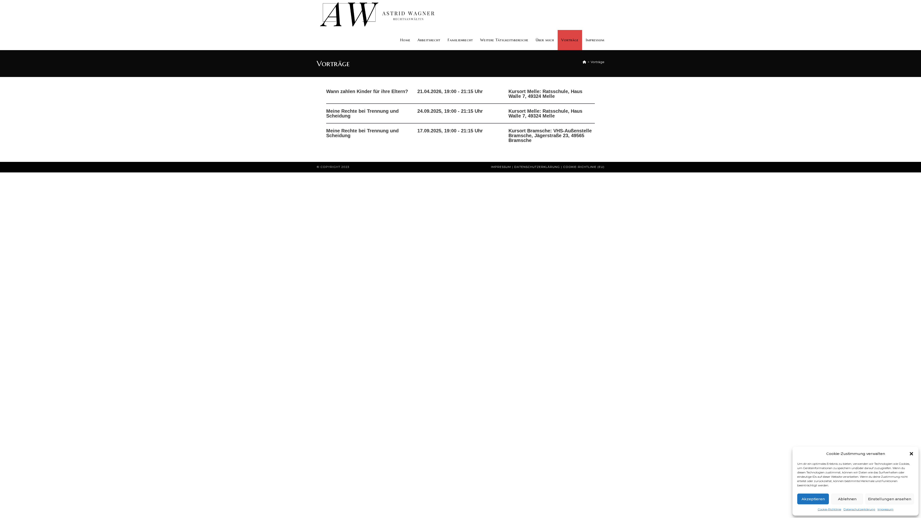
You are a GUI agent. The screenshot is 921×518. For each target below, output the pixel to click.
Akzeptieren (813, 499)
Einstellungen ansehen (889, 499)
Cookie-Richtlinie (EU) (583, 167)
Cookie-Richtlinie (829, 509)
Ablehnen (847, 499)
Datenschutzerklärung (859, 509)
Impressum (885, 509)
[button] (911, 453)
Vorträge (597, 62)
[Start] (584, 62)
